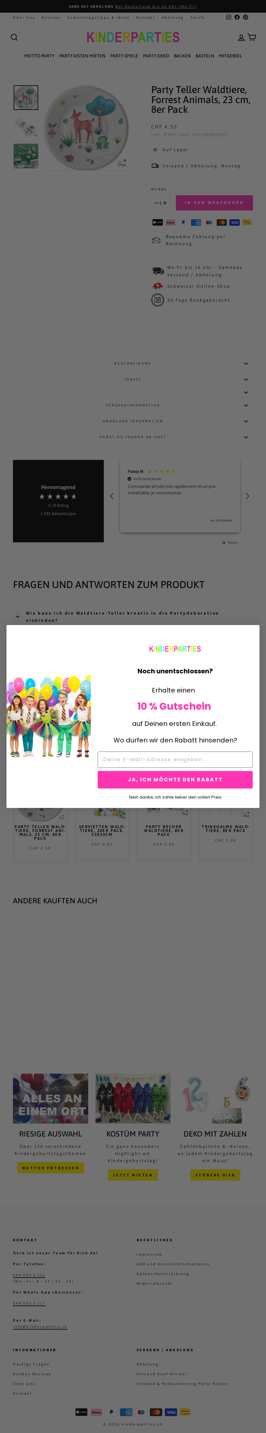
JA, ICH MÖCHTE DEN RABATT (175, 779)
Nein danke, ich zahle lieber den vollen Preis (175, 796)
